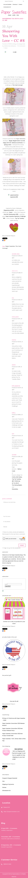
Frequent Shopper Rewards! (9, 778)
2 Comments (13, 828)
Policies (4, 787)
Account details (7, 4)
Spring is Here (7, 144)
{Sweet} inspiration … (7, 847)
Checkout (15, 4)
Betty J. (14, 413)
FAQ (3, 781)
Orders (20, 4)
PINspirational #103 (9, 210)
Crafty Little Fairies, (17, 477)
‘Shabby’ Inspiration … (7, 830)
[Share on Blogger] (4, 240)
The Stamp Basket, (17, 485)
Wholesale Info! (6, 790)
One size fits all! (14, 701)
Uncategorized (21, 44)
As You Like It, (15, 483)
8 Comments (16, 837)
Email (6, 584)
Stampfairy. (15, 489)
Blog (14, 44)
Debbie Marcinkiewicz (10, 46)
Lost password (7, 7)
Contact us (6, 621)
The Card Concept (17, 85)
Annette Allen (16, 254)
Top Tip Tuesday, (16, 479)
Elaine (14, 365)
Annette (14, 454)
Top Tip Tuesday (19, 218)
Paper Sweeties (10, 246)
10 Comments (21, 46)
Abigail (10, 140)
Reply (16, 257)
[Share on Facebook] (3, 240)
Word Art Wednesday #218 (11, 214)
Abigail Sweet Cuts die (19, 140)
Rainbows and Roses (17, 142)
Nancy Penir (15, 317)
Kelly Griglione (16, 386)
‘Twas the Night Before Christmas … (11, 838)
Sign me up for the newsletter (12, 548)
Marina (14, 340)
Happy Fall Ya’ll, (7, 142)
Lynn (13, 433)
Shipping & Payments (8, 784)
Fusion (10, 212)
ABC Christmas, (16, 481)
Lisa (13, 298)
